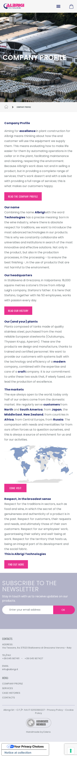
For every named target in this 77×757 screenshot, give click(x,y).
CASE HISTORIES (11, 693)
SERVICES (7, 688)
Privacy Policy (55, 710)
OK (63, 610)
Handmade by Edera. (38, 732)
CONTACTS (8, 697)
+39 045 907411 (10, 658)
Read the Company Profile (23, 196)
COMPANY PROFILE (12, 683)
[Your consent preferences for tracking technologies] (70, 750)
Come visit (15, 488)
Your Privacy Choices (29, 746)
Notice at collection (17, 752)
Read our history (18, 311)
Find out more (16, 564)
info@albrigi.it (10, 669)
